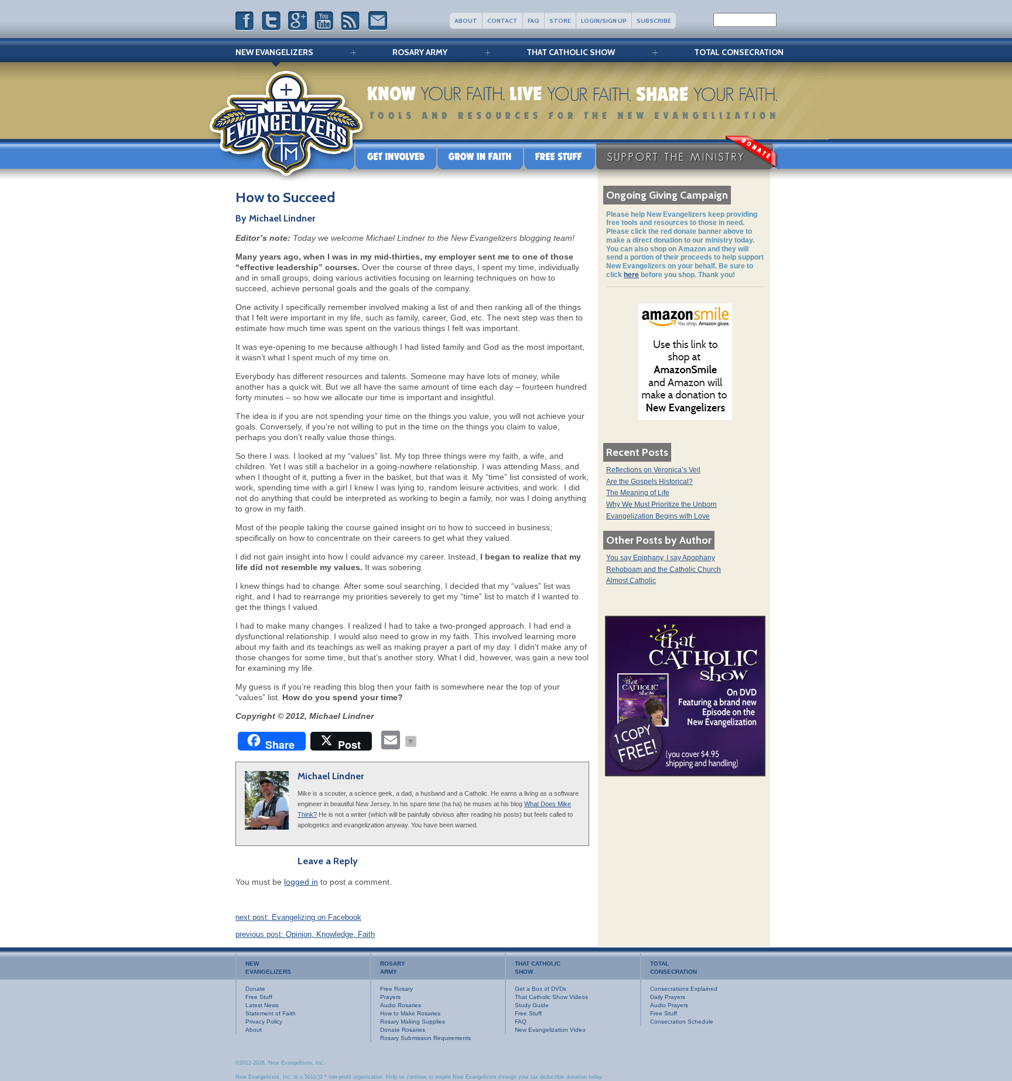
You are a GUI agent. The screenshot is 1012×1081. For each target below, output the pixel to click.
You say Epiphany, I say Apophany (660, 558)
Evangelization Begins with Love (658, 516)
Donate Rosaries (402, 1030)
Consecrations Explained (683, 988)
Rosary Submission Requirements (425, 1038)
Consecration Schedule (681, 1021)
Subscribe (654, 21)
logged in (301, 881)
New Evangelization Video (550, 1030)
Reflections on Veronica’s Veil (653, 470)
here (631, 275)
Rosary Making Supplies (412, 1021)
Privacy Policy (263, 1021)
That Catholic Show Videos (551, 997)
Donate (255, 988)
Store (560, 21)
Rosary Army (419, 52)
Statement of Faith (270, 1013)
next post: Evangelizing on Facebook (298, 917)
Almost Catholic (631, 581)
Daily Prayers (667, 997)
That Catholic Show (570, 52)
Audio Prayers (669, 1005)
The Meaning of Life (637, 493)
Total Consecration (739, 52)
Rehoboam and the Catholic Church (663, 569)
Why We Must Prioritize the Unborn (661, 504)
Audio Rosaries (400, 1005)
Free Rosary (396, 988)
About (465, 21)
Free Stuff (560, 156)
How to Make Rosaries (410, 1013)
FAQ (533, 21)
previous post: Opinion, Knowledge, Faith (305, 934)
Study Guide (532, 1005)
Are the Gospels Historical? (649, 482)
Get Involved (392, 156)
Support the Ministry (687, 156)
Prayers (390, 997)
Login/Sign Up (604, 21)
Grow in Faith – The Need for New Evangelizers (480, 156)
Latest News (262, 1005)
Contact (502, 21)
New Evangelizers (274, 52)
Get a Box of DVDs (540, 988)
